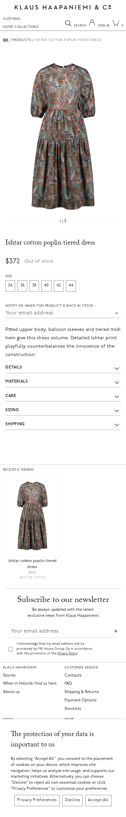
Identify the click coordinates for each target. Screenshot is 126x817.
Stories (9, 676)
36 (22, 286)
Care (10, 396)
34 (10, 286)
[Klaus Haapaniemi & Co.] (63, 7)
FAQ (68, 684)
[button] (63, 136)
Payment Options (81, 700)
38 (34, 286)
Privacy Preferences (37, 800)
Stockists (73, 709)
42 (58, 286)
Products (21, 40)
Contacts (73, 676)
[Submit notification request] (116, 313)
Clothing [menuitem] (12, 18)
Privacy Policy (67, 653)
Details (13, 368)
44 (71, 286)
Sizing (12, 410)
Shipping (15, 424)
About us (11, 692)
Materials (16, 382)
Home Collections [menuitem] (21, 27)
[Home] (5, 40)
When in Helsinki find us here (29, 684)
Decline (72, 800)
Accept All (98, 800)
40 (46, 286)
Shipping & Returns (82, 692)
